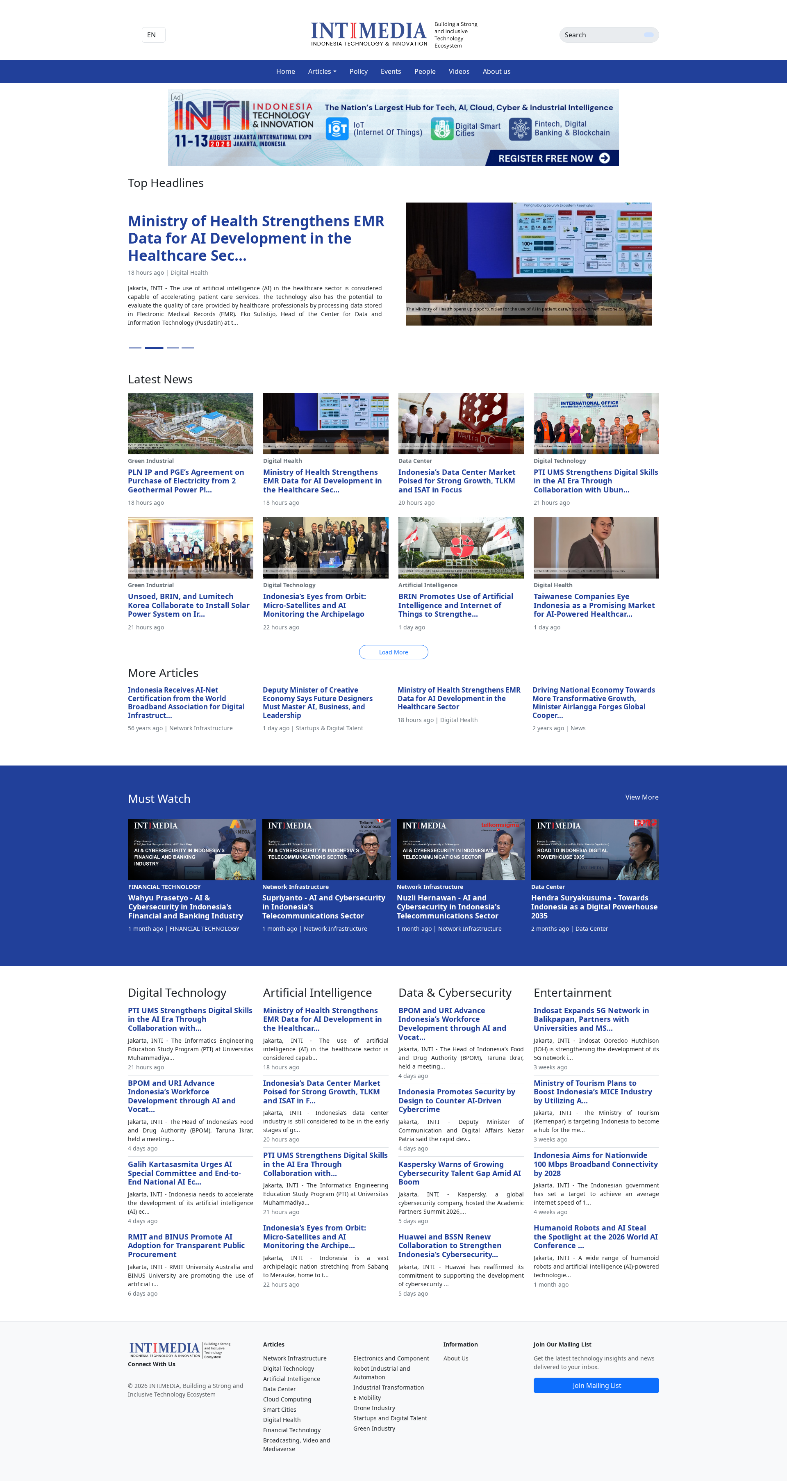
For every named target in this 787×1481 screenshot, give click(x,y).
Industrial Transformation (388, 1387)
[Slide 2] (150, 348)
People (425, 71)
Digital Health (282, 1420)
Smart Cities (279, 1409)
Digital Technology (288, 1368)
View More (642, 797)
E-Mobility (367, 1397)
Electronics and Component (391, 1358)
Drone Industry (374, 1408)
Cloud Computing (287, 1399)
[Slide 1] (135, 348)
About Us (456, 1358)
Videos (459, 71)
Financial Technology (292, 1430)
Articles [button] (319, 71)
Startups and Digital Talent (390, 1418)
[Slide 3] (169, 348)
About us (497, 71)
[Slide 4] (188, 348)
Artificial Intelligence (291, 1379)
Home (285, 71)
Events (391, 71)
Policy (359, 71)
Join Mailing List (597, 1385)
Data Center (279, 1389)
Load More (393, 652)
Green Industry (374, 1428)
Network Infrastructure (295, 1358)
